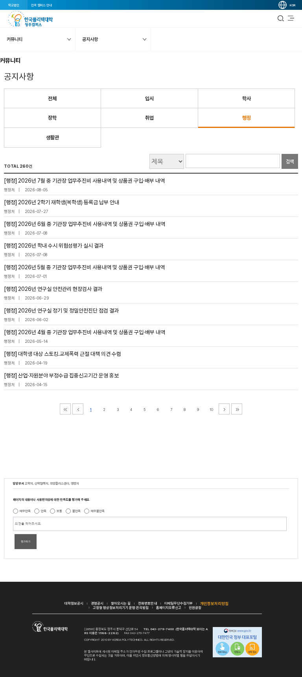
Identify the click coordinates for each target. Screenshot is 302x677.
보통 (59, 511)
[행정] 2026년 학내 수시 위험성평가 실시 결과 (53, 245)
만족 (43, 511)
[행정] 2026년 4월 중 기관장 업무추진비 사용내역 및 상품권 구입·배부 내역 (84, 332)
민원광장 (195, 607)
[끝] (236, 408)
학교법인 (13, 5)
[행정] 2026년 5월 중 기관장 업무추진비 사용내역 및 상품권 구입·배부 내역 (84, 267)
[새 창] (237, 643)
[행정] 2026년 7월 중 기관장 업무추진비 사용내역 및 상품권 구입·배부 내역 (84, 181)
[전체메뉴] (291, 18)
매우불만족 (98, 511)
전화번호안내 (147, 603)
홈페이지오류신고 (168, 607)
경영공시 (97, 603)
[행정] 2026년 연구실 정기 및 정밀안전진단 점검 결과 (61, 310)
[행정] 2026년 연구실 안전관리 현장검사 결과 (53, 289)
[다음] (224, 408)
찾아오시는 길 (121, 603)
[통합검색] (281, 18)
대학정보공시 (73, 603)
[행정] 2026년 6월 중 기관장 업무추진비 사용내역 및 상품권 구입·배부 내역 (84, 224)
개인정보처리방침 (214, 603)
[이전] (77, 408)
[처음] (65, 408)
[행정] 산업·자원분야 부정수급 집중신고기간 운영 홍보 (61, 375)
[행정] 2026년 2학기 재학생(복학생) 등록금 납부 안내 (61, 202)
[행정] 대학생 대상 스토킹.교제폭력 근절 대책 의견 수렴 (62, 354)
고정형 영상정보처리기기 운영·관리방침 (121, 607)
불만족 (76, 511)
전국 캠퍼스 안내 (41, 5)
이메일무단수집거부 (178, 603)
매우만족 (25, 511)
